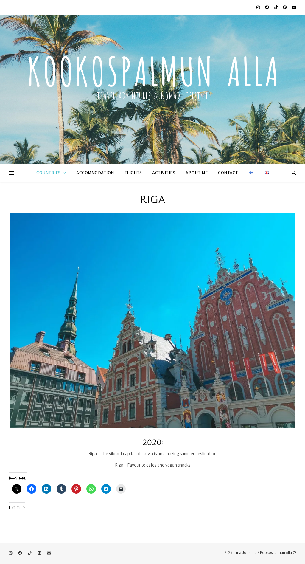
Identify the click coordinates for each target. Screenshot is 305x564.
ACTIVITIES (163, 173)
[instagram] (258, 7)
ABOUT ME (197, 173)
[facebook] (267, 7)
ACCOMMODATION (95, 173)
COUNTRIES (48, 173)
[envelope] (294, 7)
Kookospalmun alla (152, 68)
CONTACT (228, 173)
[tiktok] (276, 7)
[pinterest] (285, 7)
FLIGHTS (133, 173)
